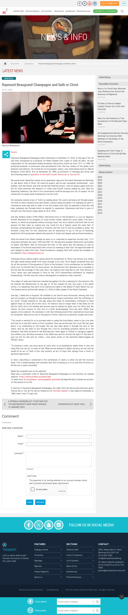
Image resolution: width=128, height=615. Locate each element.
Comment (18, 453)
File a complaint (110, 3)
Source (14, 152)
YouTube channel (60, 391)
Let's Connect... (47, 11)
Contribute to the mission (105, 11)
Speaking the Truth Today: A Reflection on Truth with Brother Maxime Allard (112, 153)
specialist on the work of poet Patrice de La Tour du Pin (55, 174)
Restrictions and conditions (31, 589)
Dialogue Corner (41, 549)
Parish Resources (83, 11)
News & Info (59, 11)
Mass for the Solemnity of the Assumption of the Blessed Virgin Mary (112, 121)
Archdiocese (70, 11)
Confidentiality (52, 589)
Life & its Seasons (32, 11)
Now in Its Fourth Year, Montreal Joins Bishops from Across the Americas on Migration (112, 91)
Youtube (90, 3)
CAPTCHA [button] (31, 476)
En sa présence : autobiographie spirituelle (42, 379)
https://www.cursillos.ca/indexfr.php (35, 376)
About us (38, 577)
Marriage (38, 560)
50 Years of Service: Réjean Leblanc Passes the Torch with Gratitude (111, 106)
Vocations (38, 555)
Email (20, 443)
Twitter (84, 3)
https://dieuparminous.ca (33, 253)
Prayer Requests (41, 571)
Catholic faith (18, 11)
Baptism (38, 566)
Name (20, 436)
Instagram (95, 3)
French (124, 3)
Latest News (29, 64)
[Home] (5, 11)
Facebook (79, 3)
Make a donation (72, 3)
